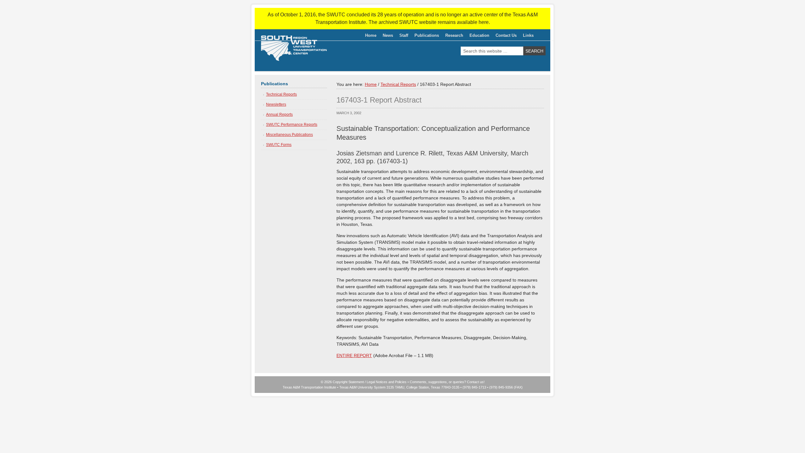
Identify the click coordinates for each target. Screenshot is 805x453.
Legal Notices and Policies (387, 382)
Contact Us (506, 35)
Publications (425, 36)
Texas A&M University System (362, 387)
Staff (402, 36)
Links (528, 35)
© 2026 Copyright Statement (342, 382)
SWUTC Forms (278, 145)
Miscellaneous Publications (289, 134)
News (388, 35)
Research (452, 36)
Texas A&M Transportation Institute (309, 387)
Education (477, 36)
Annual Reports (279, 114)
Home (370, 35)
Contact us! (476, 382)
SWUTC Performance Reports (291, 124)
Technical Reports (281, 94)
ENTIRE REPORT (354, 355)
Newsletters (276, 104)
